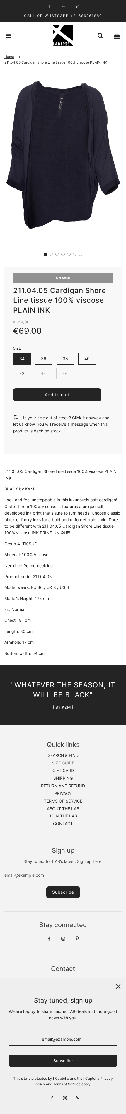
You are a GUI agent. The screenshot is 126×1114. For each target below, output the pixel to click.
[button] (45, 254)
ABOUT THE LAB (63, 808)
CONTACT (63, 823)
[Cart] (117, 36)
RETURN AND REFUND (63, 785)
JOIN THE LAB (63, 815)
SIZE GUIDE (63, 762)
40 (87, 358)
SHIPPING (63, 778)
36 (43, 358)
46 (65, 373)
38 (65, 358)
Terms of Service (67, 1084)
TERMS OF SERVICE (63, 800)
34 (22, 358)
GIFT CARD (63, 770)
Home (9, 56)
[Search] (100, 36)
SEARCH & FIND (63, 755)
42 (21, 373)
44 (43, 373)
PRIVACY (63, 793)
